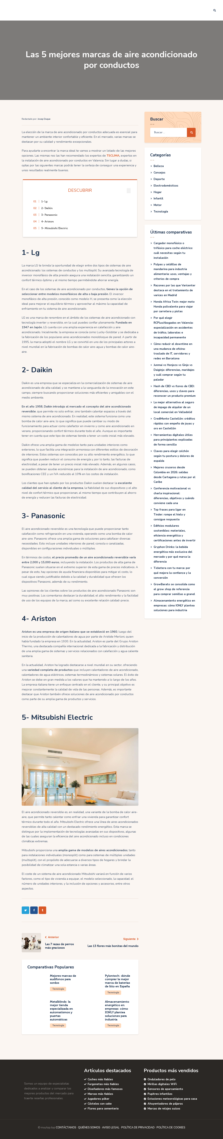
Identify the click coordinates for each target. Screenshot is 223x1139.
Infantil (158, 198)
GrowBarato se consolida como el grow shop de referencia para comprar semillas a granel (174, 589)
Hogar (158, 192)
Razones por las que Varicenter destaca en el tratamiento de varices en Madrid (174, 290)
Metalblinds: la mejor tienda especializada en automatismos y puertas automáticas (61, 1010)
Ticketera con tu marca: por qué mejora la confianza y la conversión (172, 573)
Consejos (159, 172)
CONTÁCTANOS (66, 1127)
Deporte (159, 179)
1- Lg (44, 201)
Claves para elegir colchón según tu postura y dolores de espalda (174, 456)
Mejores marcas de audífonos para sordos (63, 979)
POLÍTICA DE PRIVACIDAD (138, 1127)
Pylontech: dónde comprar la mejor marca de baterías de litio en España (117, 981)
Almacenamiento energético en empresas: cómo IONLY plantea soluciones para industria (117, 1010)
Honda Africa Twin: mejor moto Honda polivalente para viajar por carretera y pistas (174, 306)
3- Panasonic (49, 214)
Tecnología (58, 989)
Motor (158, 205)
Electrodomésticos (166, 186)
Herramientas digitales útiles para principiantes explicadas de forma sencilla (173, 440)
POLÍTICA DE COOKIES (171, 1127)
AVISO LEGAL (110, 1127)
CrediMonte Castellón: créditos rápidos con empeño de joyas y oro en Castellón (174, 423)
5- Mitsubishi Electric (54, 228)
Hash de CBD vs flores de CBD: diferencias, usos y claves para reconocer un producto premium (175, 391)
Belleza (159, 166)
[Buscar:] (173, 132)
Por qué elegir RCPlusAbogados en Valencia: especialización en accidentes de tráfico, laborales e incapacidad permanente (173, 327)
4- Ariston (47, 221)
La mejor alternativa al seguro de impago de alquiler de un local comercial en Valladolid (174, 407)
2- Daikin (47, 208)
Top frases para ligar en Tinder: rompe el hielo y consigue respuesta (170, 514)
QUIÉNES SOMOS (89, 1127)
